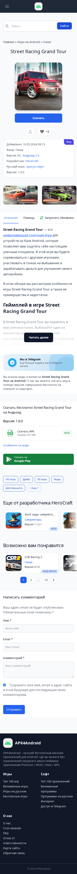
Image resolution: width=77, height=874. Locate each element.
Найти (64, 26)
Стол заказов (12, 828)
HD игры (11, 479)
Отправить (14, 709)
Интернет (47, 801)
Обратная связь (14, 853)
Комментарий (13, 658)
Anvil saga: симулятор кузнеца (39, 514)
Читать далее (38, 337)
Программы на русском (57, 796)
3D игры (42, 479)
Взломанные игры (15, 786)
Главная (8, 42)
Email (8, 639)
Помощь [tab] (29, 218)
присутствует (35, 166)
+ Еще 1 (34, 488)
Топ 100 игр (11, 781)
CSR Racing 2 (33, 557)
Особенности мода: (16, 445)
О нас (7, 823)
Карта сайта (11, 848)
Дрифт (26, 479)
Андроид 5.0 (31, 155)
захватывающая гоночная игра (27, 235)
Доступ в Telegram (53, 806)
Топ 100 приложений (55, 781)
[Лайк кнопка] (42, 132)
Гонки (47, 42)
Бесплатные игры (15, 796)
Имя (7, 620)
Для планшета (14, 488)
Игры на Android (28, 42)
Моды (57, 479)
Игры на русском (14, 791)
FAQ (5, 833)
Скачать (38, 118)
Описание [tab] (11, 218)
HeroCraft (31, 161)
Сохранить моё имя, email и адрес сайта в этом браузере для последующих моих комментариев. (37, 690)
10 (46, 580)
